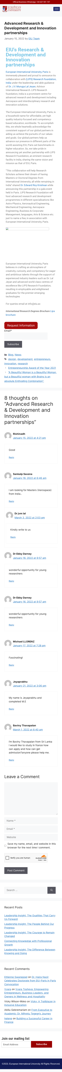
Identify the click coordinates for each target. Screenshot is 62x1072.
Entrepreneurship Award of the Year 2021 (32, 367)
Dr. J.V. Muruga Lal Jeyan (22, 86)
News (18, 354)
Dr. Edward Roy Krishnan (33, 185)
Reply (11, 457)
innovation (10, 363)
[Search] (51, 890)
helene (8, 1018)
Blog (10, 354)
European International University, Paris (27, 71)
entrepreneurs (42, 359)
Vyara (7, 989)
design (12, 359)
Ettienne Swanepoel (15, 977)
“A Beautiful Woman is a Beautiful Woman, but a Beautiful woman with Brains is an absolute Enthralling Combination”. (30, 377)
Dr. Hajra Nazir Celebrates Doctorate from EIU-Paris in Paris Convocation (30, 981)
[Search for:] (25, 890)
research (23, 363)
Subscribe (41, 1044)
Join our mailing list (15, 1039)
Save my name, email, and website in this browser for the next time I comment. (31, 845)
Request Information (21, 325)
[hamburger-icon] (56, 9)
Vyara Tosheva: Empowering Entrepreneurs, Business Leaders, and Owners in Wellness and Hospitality (26, 993)
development (25, 359)
